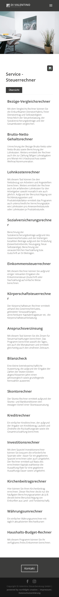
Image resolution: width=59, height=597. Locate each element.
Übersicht (14, 90)
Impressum (45, 589)
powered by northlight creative (22, 589)
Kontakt (29, 568)
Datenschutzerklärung (30, 593)
